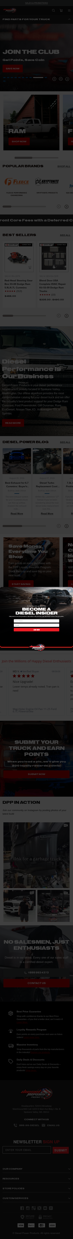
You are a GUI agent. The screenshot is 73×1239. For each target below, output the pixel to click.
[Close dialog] (70, 590)
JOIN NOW (36, 629)
